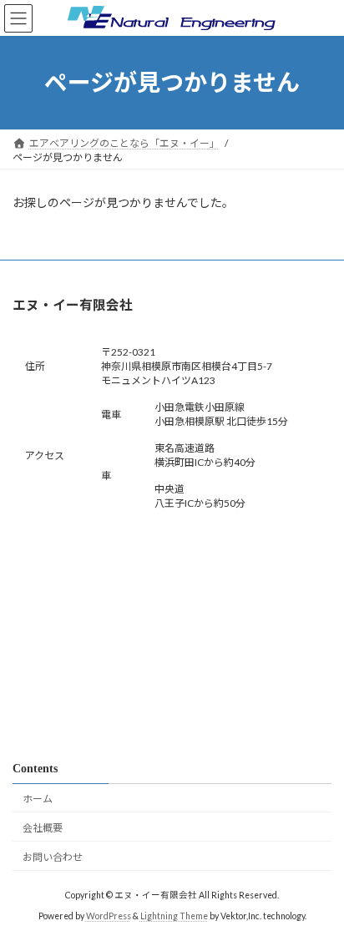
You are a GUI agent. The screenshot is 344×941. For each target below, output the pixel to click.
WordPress (108, 916)
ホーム (38, 798)
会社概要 (43, 828)
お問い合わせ (53, 856)
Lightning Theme (174, 916)
